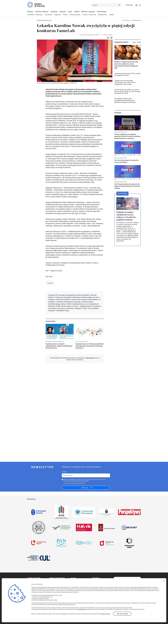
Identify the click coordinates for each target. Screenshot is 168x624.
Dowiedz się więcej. (105, 613)
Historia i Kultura (41, 11)
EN (140, 5)
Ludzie (111, 14)
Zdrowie (62, 11)
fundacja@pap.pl (81, 609)
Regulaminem (90, 358)
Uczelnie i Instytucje (34, 14)
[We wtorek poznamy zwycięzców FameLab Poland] (127, 152)
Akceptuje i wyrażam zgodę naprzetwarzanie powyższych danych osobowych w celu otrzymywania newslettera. (85, 480)
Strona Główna (126, 20)
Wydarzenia (102, 14)
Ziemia (76, 11)
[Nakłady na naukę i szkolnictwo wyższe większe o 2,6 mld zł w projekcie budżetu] (128, 220)
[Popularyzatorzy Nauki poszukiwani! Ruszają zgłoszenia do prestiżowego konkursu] (90, 337)
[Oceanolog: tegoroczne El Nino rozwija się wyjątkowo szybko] (127, 74)
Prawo (65, 14)
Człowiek (53, 11)
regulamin (72, 479)
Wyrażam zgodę (122, 614)
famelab (50, 283)
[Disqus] (74, 389)
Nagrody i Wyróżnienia (55, 341)
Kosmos (30, 11)
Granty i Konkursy (89, 14)
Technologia (101, 11)
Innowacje (48, 14)
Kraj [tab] (134, 42)
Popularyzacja (75, 14)
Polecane (122, 193)
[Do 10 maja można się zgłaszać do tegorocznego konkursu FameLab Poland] (127, 177)
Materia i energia (88, 11)
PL (136, 5)
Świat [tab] (139, 42)
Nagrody (57, 14)
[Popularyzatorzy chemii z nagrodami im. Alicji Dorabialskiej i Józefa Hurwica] (60, 337)
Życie (70, 11)
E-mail (64, 472)
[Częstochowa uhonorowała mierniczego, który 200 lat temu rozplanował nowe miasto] (127, 82)
